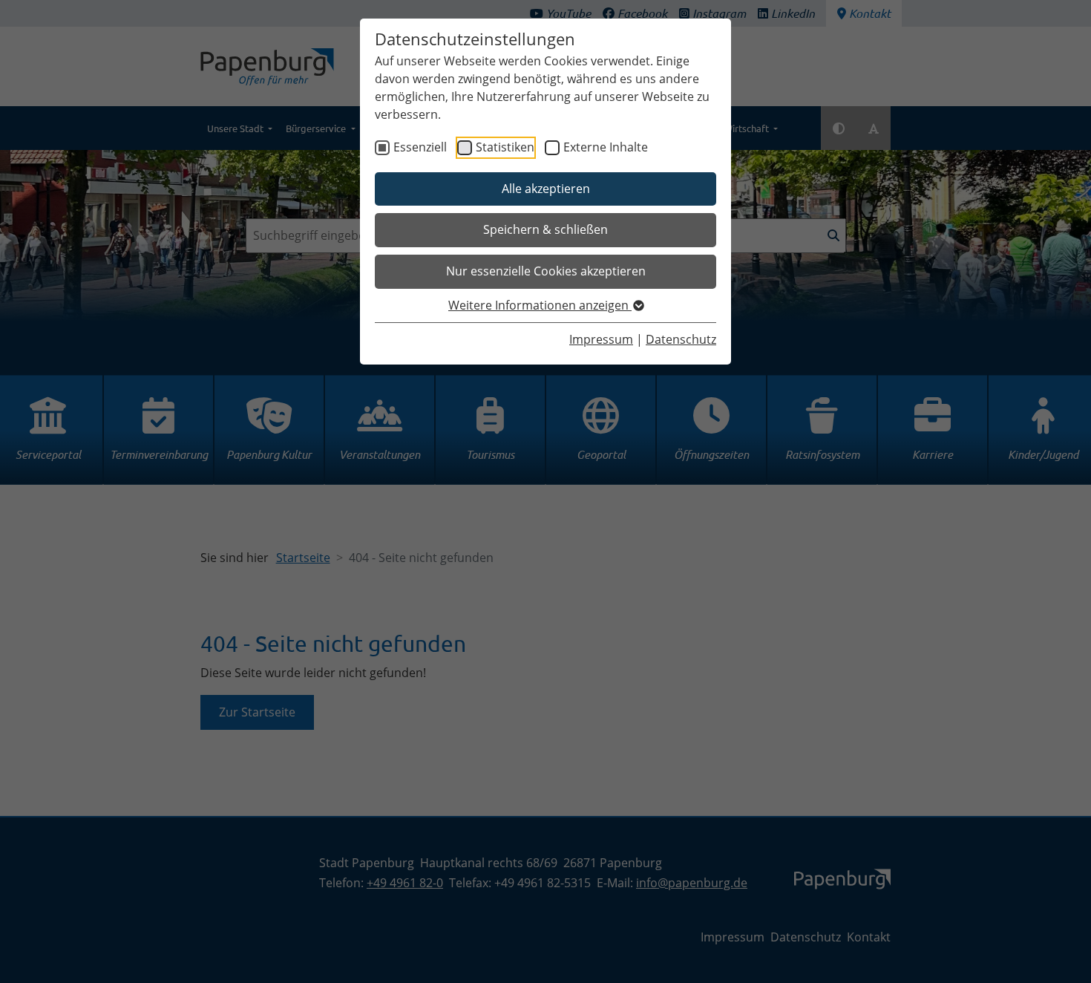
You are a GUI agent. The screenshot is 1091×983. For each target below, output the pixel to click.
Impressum (601, 339)
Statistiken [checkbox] (505, 147)
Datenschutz (681, 339)
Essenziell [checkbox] (420, 147)
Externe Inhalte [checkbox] (605, 147)
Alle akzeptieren (546, 188)
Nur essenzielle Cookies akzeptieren (546, 271)
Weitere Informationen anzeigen (540, 305)
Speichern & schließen (545, 229)
